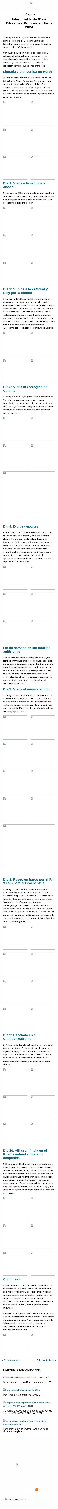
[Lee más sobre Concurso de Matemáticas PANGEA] (21, 1390)
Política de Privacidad (36, 1475)
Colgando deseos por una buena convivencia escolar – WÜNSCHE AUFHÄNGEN (27, 1411)
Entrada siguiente (47, 1360)
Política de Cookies (17, 1478)
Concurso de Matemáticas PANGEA (22, 1394)
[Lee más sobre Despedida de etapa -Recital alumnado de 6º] (26, 1377)
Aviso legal (14, 1475)
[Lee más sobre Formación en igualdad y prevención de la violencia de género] (29, 1422)
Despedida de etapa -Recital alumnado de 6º (27, 1382)
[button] (29, 1502)
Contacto (34, 1481)
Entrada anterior (10, 1360)
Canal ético (38, 1478)
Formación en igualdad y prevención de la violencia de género (25, 1430)
